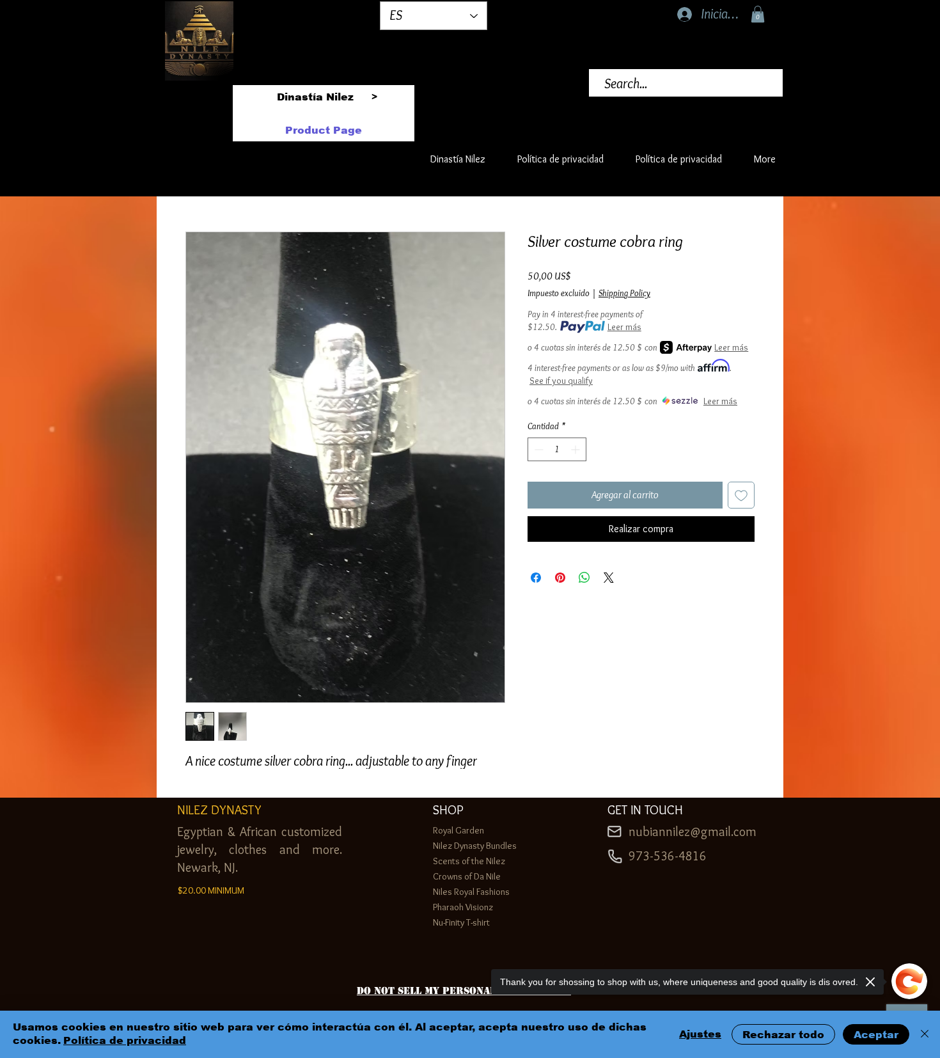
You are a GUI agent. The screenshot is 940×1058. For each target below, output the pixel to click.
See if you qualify (561, 380)
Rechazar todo (783, 1034)
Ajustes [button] (700, 1034)
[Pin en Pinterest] (560, 577)
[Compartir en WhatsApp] (584, 577)
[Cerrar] (924, 1034)
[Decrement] (537, 449)
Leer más (624, 327)
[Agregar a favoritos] (741, 495)
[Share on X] (608, 577)
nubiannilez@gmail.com (692, 831)
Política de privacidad (124, 1040)
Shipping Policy (624, 293)
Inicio (195, 184)
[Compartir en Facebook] (536, 577)
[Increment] (576, 449)
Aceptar (876, 1034)
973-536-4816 (668, 856)
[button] (758, 14)
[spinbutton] (556, 449)
